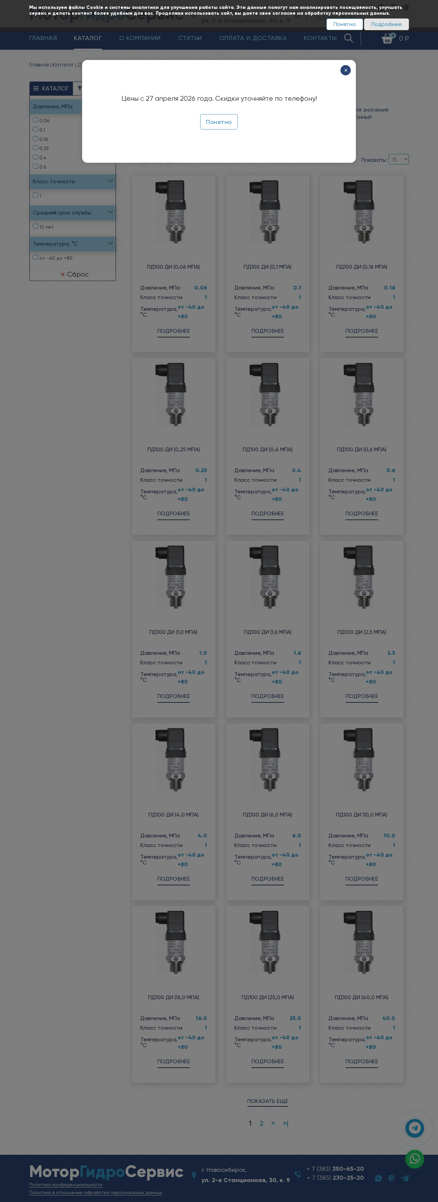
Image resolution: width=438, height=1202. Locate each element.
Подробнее (386, 24)
